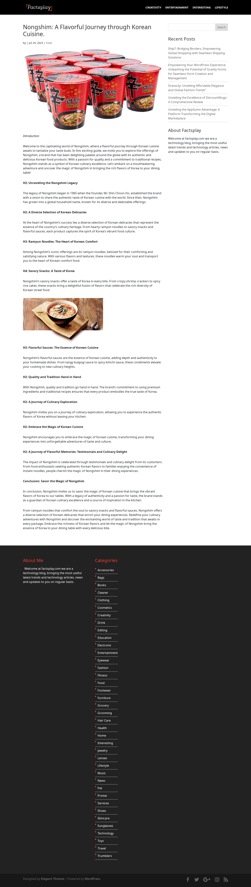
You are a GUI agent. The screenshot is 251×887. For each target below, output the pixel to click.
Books (102, 585)
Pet (100, 788)
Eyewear (103, 660)
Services (103, 803)
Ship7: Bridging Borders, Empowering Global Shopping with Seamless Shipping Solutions (196, 53)
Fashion (103, 668)
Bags (101, 578)
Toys (101, 841)
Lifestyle (221, 7)
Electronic (104, 645)
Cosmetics (105, 608)
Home (102, 735)
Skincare (104, 818)
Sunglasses (105, 826)
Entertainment (177, 7)
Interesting (202, 7)
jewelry (102, 751)
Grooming (105, 713)
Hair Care (104, 720)
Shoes (102, 811)
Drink (101, 623)
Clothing (103, 600)
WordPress (92, 879)
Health (102, 728)
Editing (102, 630)
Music (102, 773)
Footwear (104, 690)
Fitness (102, 675)
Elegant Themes (52, 879)
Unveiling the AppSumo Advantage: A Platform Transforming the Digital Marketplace (194, 113)
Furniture (104, 698)
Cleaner (103, 593)
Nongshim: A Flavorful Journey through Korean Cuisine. (87, 30)
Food (49, 43)
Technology (106, 833)
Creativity (153, 7)
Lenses (102, 758)
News (101, 781)
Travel (102, 848)
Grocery (103, 705)
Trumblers (105, 856)
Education (105, 638)
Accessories (106, 570)
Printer (102, 796)
